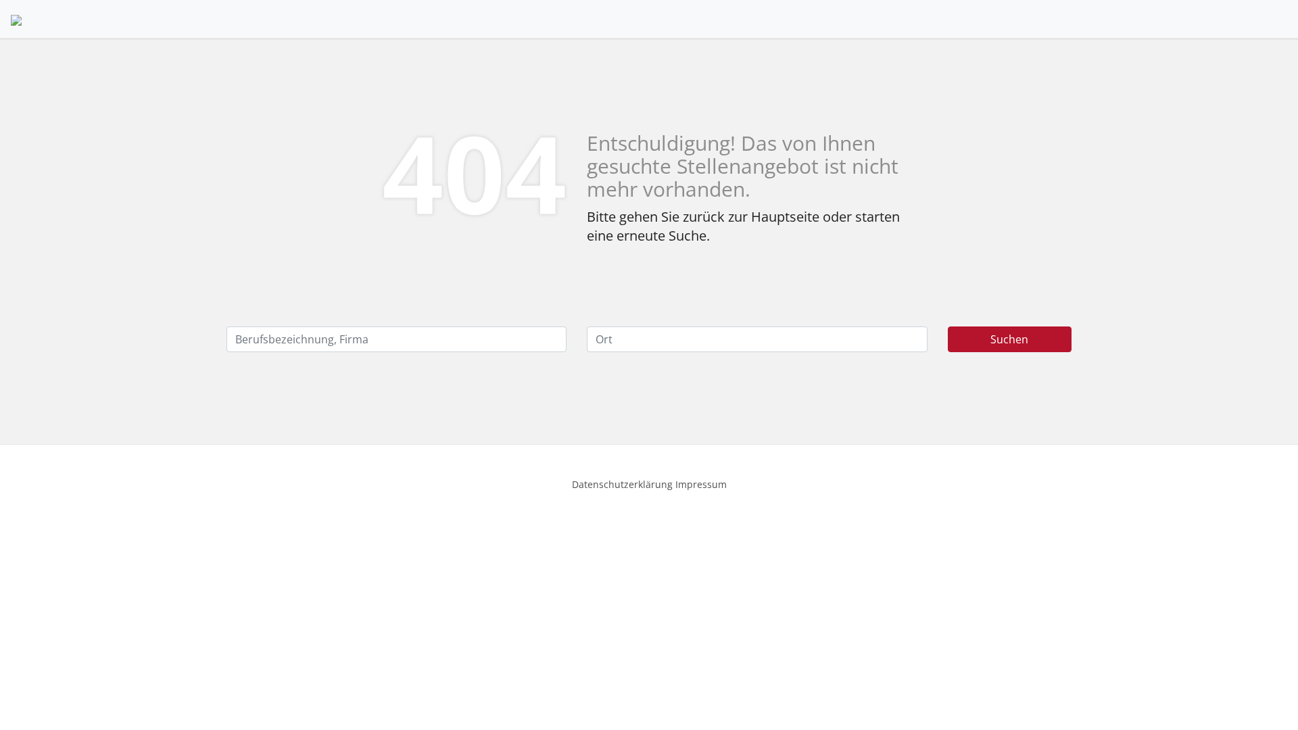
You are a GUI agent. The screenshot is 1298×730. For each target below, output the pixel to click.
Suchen (1009, 339)
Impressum (701, 484)
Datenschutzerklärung (622, 484)
